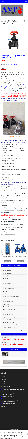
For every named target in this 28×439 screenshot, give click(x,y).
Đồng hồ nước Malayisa (8, 301)
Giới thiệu (4, 378)
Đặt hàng (8, 261)
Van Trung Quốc (13, 64)
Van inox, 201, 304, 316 (8, 314)
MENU (2, 1)
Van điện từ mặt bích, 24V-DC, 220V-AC (11, 296)
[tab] (3, 68)
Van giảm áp (5, 278)
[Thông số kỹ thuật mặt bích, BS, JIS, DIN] (5, 353)
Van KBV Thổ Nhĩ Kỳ (7, 268)
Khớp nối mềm (6, 304)
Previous (2, 251)
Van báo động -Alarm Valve (8, 288)
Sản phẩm (4, 379)
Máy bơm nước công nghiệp (9, 306)
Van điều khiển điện (7, 283)
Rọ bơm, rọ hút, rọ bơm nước (9, 309)
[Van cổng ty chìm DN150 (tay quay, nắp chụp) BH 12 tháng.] (7, 248)
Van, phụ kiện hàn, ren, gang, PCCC (10, 317)
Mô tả (3, 68)
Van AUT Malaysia (7, 270)
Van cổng (8, 64)
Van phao (5, 280)
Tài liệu (3, 381)
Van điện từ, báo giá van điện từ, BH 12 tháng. (12, 330)
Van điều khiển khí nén (7, 286)
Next (26, 251)
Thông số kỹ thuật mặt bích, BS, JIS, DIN (17, 352)
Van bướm (5, 291)
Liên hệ (3, 383)
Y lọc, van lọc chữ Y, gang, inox (9, 327)
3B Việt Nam (16, 429)
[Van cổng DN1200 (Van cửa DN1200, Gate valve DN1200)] (20, 248)
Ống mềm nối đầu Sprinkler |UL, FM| (10, 299)
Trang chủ (4, 376)
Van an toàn (5, 312)
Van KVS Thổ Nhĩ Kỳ (7, 319)
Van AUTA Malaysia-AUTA (8, 322)
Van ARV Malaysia (7, 273)
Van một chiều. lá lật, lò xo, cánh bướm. (11, 324)
